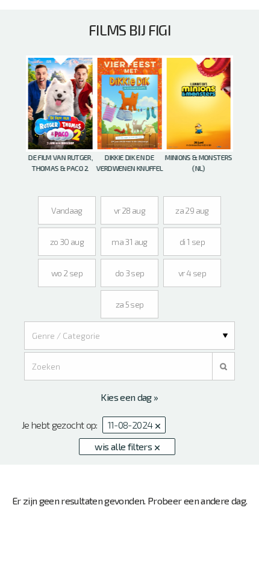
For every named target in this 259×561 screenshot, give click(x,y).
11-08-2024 (131, 424)
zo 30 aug (67, 242)
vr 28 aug (129, 210)
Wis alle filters (124, 446)
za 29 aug (191, 210)
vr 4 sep (192, 273)
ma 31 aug (129, 242)
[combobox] (129, 335)
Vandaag (67, 210)
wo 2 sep (67, 273)
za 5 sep (130, 304)
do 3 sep (130, 273)
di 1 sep (192, 242)
